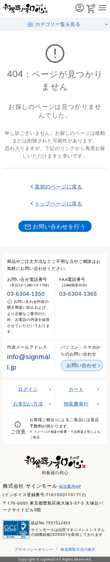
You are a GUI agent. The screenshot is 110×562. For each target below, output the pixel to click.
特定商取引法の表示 (78, 549)
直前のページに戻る (58, 186)
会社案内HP (70, 486)
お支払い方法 (28, 403)
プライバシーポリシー (33, 549)
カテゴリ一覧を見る (57, 24)
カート (76, 389)
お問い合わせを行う (59, 226)
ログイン (28, 389)
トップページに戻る (58, 203)
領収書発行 (76, 403)
